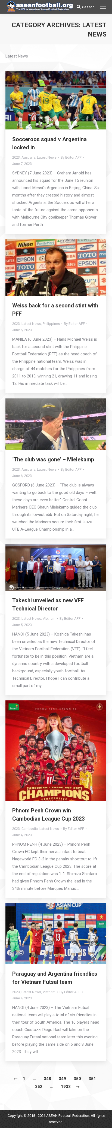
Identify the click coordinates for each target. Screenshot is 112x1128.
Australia (28, 157)
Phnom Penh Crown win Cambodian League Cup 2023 (48, 814)
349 (62, 1078)
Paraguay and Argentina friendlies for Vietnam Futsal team (54, 977)
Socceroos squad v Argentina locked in (49, 143)
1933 (66, 1086)
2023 (16, 157)
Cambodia (29, 829)
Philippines (51, 324)
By (71, 157)
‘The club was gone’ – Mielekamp (53, 459)
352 (38, 1086)
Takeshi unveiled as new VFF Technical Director (48, 604)
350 (77, 1078)
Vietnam (49, 618)
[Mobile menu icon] (103, 7)
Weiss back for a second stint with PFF (55, 309)
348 (47, 1078)
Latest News (47, 157)
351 (92, 1078)
